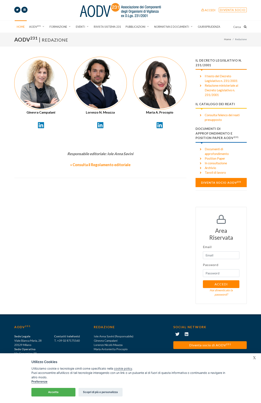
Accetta (53, 392)
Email (207, 247)
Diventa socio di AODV (210, 345)
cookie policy (123, 368)
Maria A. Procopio (159, 112)
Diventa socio (233, 10)
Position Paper (215, 158)
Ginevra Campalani (41, 112)
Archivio (210, 168)
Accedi (210, 10)
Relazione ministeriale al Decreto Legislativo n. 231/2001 (221, 90)
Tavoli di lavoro (215, 172)
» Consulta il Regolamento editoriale (100, 164)
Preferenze (39, 381)
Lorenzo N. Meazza (100, 112)
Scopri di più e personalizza (100, 392)
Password (210, 265)
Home (227, 39)
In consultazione (216, 163)
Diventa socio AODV (221, 182)
